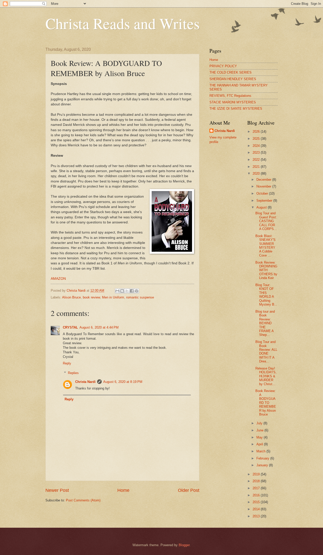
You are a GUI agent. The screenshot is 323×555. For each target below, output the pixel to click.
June (260, 430)
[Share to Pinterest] (136, 290)
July (259, 423)
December (264, 179)
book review (91, 297)
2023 (257, 152)
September (264, 200)
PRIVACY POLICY (223, 66)
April (260, 444)
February (263, 458)
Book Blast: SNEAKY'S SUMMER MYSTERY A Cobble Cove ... (265, 245)
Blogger (184, 545)
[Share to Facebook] (131, 290)
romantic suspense (140, 297)
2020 (257, 173)
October (262, 193)
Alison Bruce (71, 297)
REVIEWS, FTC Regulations (230, 96)
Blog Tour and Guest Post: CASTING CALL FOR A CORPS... (266, 221)
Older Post (188, 490)
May (260, 437)
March (261, 451)
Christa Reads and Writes (122, 23)
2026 (257, 131)
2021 (257, 167)
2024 (257, 146)
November (264, 186)
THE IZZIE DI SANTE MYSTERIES (235, 108)
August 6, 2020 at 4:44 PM (99, 327)
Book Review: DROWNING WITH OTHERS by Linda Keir (266, 270)
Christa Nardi (85, 382)
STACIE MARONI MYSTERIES (232, 102)
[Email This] (117, 290)
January (262, 465)
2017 (257, 488)
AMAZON (58, 279)
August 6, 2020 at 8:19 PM (122, 382)
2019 (257, 474)
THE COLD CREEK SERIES (230, 72)
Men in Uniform (113, 297)
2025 (257, 139)
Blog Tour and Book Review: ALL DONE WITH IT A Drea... (266, 351)
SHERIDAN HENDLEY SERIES (232, 79)
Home (123, 490)
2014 (257, 509)
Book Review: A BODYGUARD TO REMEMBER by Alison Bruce (265, 402)
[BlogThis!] (122, 290)
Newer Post (57, 490)
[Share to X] (126, 290)
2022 (257, 159)
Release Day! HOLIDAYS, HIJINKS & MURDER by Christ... (266, 376)
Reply (67, 363)
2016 (257, 495)
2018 (257, 481)
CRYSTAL (70, 327)
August (262, 207)
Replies (73, 373)
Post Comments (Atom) (83, 500)
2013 (257, 516)
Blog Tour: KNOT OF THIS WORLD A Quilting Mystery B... (266, 294)
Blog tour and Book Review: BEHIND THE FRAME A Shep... (265, 323)
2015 (257, 502)
